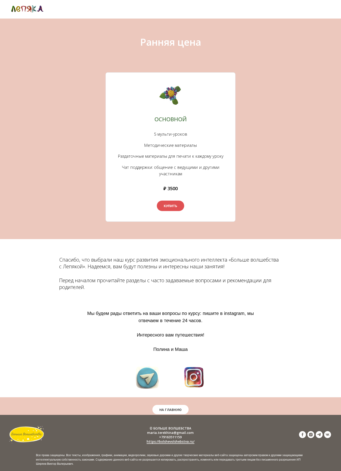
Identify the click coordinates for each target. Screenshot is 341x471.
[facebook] (302, 437)
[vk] (327, 437)
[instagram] (310, 437)
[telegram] (319, 437)
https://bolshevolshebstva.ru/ (170, 441)
